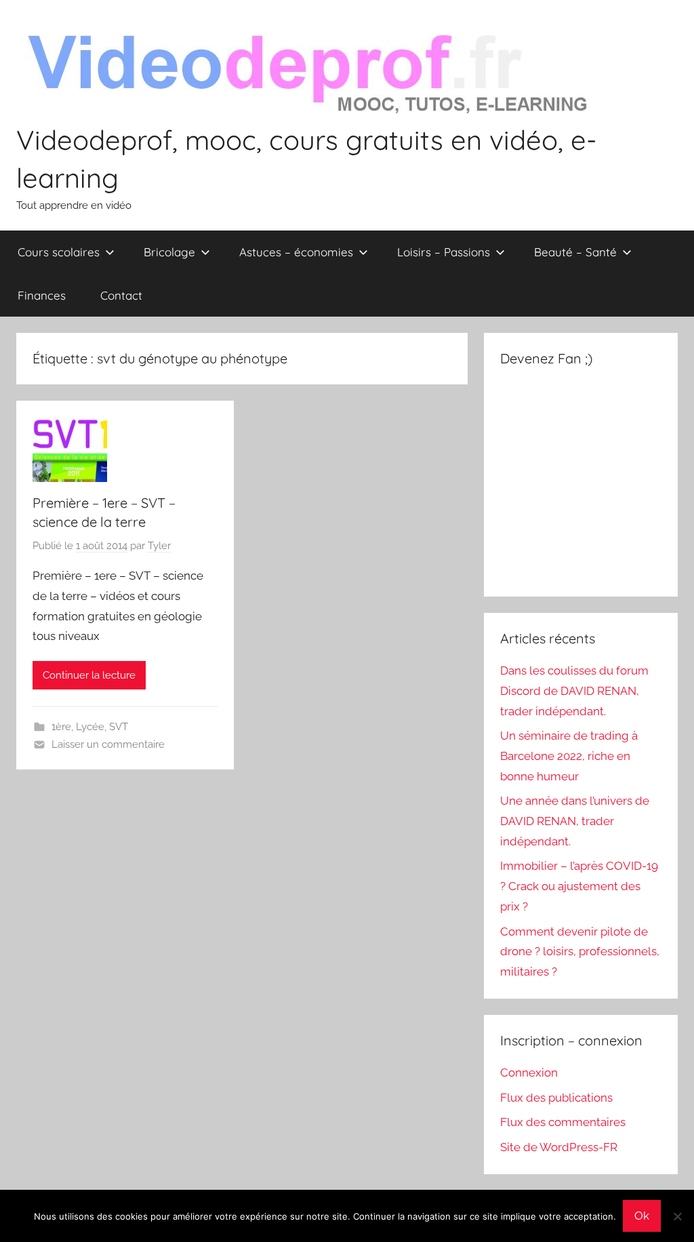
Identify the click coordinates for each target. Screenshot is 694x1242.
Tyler (159, 546)
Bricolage (169, 252)
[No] (677, 1216)
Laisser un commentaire (108, 744)
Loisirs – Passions (443, 252)
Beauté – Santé (575, 252)
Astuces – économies (296, 252)
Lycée (90, 727)
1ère (61, 727)
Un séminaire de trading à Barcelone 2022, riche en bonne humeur (569, 756)
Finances (42, 295)
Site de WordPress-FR (558, 1147)
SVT (118, 727)
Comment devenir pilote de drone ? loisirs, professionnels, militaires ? (579, 952)
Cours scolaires (59, 252)
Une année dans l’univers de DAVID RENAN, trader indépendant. (574, 821)
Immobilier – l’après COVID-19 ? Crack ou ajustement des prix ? (579, 886)
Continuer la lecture (89, 675)
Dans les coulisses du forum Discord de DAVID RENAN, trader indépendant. (574, 691)
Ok (641, 1215)
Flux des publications (556, 1097)
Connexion (529, 1072)
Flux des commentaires (563, 1122)
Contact (121, 295)
